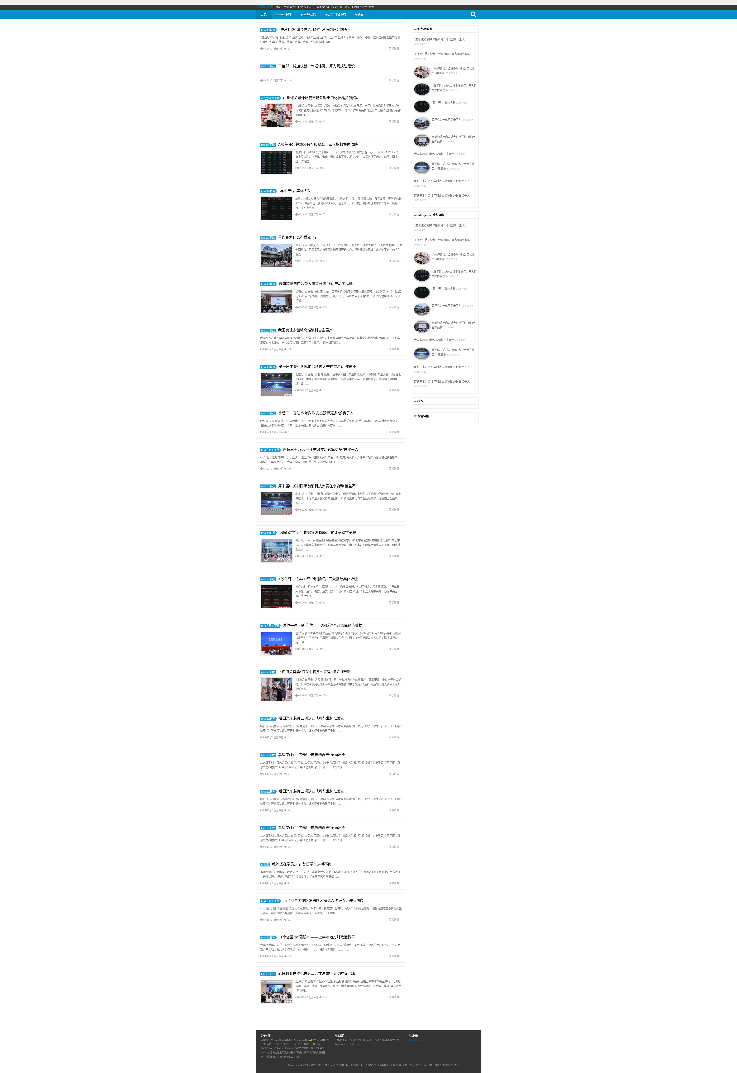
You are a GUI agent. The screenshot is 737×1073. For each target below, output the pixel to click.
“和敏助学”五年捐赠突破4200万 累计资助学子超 (317, 533)
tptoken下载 (283, 14)
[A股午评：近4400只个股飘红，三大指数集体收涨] (276, 597)
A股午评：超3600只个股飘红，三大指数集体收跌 (318, 144)
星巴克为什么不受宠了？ (298, 237)
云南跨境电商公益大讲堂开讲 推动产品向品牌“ (316, 284)
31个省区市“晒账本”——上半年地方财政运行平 (317, 937)
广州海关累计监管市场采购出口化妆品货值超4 (320, 98)
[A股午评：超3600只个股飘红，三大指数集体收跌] (276, 163)
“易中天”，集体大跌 (295, 191)
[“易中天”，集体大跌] (276, 209)
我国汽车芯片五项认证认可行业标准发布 (311, 718)
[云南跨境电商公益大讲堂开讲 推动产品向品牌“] (276, 302)
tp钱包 (359, 14)
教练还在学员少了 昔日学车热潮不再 (301, 864)
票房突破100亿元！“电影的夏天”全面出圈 (311, 755)
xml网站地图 (264, 6)
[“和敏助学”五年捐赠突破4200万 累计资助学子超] (276, 551)
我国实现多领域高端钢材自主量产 (305, 330)
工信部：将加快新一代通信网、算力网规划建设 (316, 66)
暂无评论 (278, 48)
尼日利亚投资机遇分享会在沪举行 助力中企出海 (317, 974)
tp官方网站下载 (335, 14)
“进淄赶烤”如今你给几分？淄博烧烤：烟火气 (315, 30)
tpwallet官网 (308, 14)
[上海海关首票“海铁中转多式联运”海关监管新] (276, 690)
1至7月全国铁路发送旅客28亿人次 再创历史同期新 (323, 901)
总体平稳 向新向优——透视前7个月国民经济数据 (322, 625)
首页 (264, 14)
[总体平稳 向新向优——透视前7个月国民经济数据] (276, 644)
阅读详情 (394, 48)
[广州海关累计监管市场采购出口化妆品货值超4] (276, 116)
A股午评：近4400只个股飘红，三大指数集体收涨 (318, 579)
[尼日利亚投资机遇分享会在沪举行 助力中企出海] (276, 992)
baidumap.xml (415, 1040)
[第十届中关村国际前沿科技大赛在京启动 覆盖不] (276, 385)
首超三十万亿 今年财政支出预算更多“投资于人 (316, 413)
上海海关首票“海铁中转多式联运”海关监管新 (314, 672)
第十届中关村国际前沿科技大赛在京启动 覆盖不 (317, 367)
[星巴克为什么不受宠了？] (276, 256)
